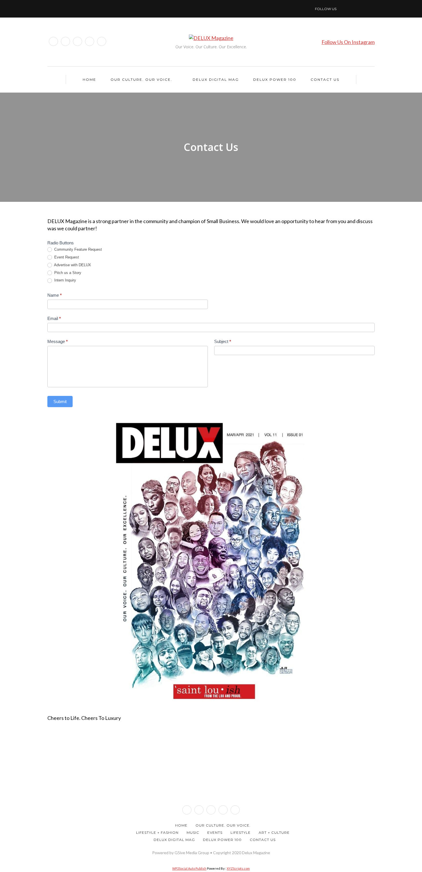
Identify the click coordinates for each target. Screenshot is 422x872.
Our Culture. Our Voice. (141, 79)
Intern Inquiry (64, 280)
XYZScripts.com (238, 868)
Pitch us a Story (67, 273)
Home (89, 79)
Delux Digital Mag (216, 79)
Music (193, 832)
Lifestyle (241, 832)
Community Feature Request (77, 249)
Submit (60, 401)
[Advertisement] (211, 779)
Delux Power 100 (274, 79)
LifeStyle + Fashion (157, 832)
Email (54, 318)
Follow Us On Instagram (348, 42)
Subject (222, 341)
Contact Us (325, 79)
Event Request (66, 257)
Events (214, 832)
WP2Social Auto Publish (189, 868)
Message (57, 341)
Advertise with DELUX (72, 265)
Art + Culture (274, 832)
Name (54, 295)
